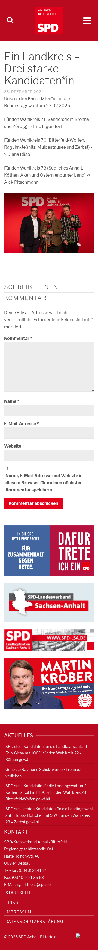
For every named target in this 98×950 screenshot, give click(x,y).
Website (12, 446)
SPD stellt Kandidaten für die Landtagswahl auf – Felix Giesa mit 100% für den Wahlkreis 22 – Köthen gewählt (47, 753)
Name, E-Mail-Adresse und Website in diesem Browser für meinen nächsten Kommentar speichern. (44, 483)
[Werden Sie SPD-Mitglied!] (49, 550)
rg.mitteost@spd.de (34, 884)
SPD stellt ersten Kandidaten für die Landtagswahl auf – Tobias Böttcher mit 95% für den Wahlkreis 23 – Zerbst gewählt (49, 815)
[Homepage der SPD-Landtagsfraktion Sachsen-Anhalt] (49, 639)
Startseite (18, 892)
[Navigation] (87, 20)
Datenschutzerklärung (34, 921)
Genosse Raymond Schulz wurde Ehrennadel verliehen (44, 772)
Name (11, 401)
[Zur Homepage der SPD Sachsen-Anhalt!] (49, 602)
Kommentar (18, 338)
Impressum (18, 912)
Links (11, 902)
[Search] (10, 20)
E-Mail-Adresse (21, 423)
